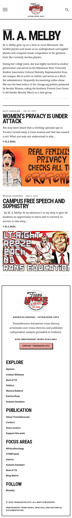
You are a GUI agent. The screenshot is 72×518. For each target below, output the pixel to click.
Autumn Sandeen (15, 401)
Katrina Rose (13, 396)
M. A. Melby (10, 141)
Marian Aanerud (13, 196)
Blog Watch (12, 475)
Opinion (10, 369)
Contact (10, 422)
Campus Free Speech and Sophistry (34, 204)
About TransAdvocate (18, 417)
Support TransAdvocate (36, 346)
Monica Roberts (14, 390)
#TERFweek (12, 454)
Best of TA (11, 380)
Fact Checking (11, 111)
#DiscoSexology (15, 448)
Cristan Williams (15, 374)
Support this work (15, 433)
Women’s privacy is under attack (35, 119)
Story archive (13, 427)
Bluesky (10, 490)
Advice (10, 459)
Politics (10, 385)
